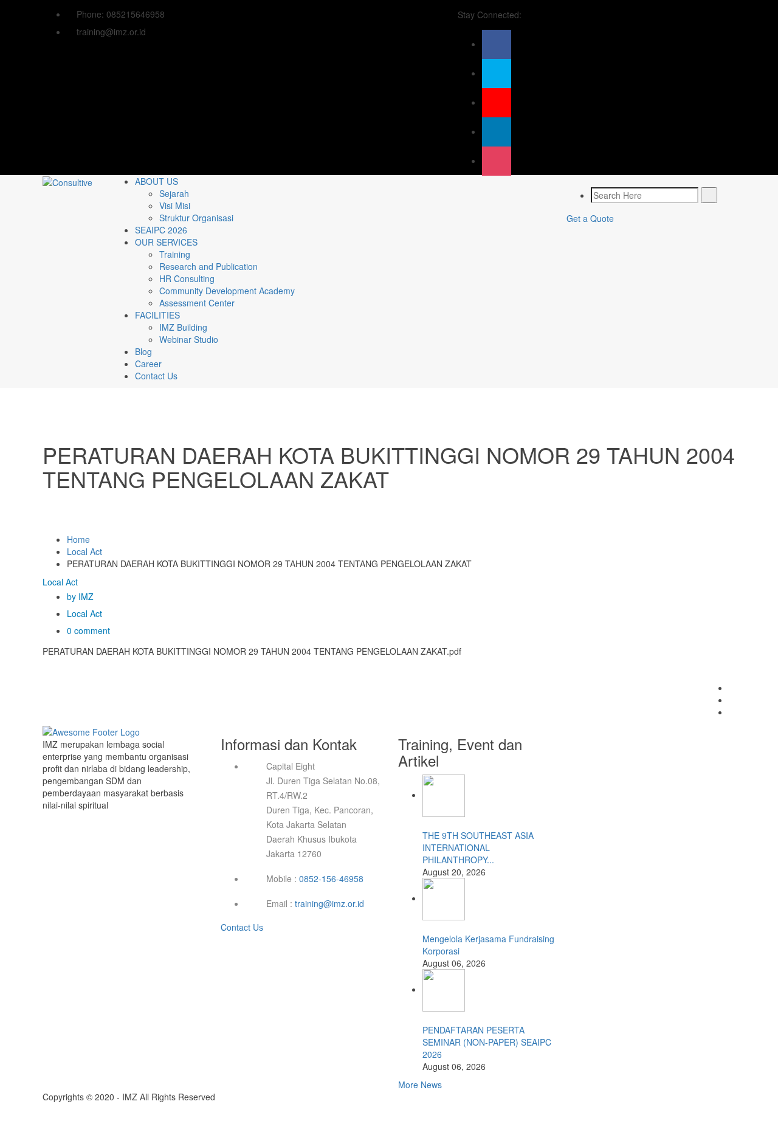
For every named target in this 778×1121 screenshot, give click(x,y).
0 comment (88, 630)
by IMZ (80, 596)
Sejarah (174, 193)
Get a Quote (590, 218)
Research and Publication (208, 266)
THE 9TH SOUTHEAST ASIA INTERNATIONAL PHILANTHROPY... (478, 847)
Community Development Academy (227, 291)
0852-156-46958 (331, 878)
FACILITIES (157, 315)
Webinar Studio (188, 339)
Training (174, 254)
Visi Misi (174, 205)
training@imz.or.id (329, 903)
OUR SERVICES (166, 242)
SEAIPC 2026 (161, 230)
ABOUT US (156, 181)
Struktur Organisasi (196, 218)
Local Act (84, 551)
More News (420, 1084)
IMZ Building (183, 327)
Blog (143, 351)
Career (148, 363)
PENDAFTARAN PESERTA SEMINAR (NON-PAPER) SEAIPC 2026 (486, 1042)
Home (78, 539)
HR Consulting (187, 278)
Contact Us (156, 376)
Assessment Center (197, 303)
